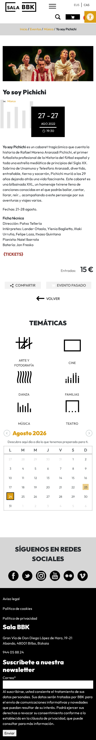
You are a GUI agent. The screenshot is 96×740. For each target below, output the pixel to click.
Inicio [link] (23, 29)
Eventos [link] (35, 29)
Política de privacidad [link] (20, 618)
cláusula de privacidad (47, 718)
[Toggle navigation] (52, 7)
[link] (90, 17)
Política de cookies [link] (17, 608)
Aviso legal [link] (11, 598)
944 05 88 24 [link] (13, 652)
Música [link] (48, 29)
